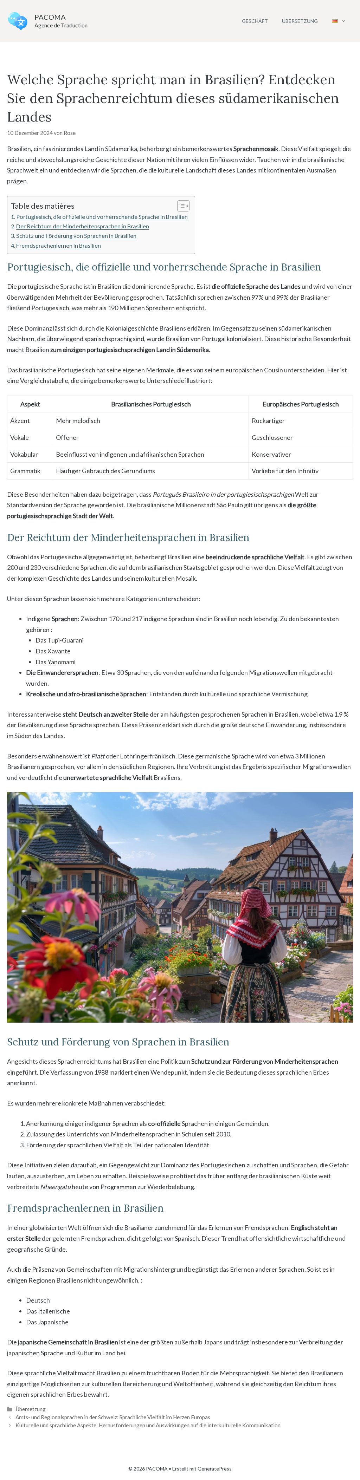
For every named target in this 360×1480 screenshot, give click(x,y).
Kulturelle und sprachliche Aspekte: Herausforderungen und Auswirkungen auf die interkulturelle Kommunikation (148, 1425)
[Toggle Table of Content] (180, 206)
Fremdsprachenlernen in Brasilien (58, 245)
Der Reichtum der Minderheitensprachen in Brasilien (82, 226)
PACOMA (50, 17)
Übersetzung (300, 21)
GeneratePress (215, 1469)
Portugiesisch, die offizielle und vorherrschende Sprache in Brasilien (102, 216)
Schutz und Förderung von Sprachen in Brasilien (76, 235)
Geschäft (255, 21)
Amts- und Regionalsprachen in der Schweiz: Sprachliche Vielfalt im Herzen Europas (112, 1417)
